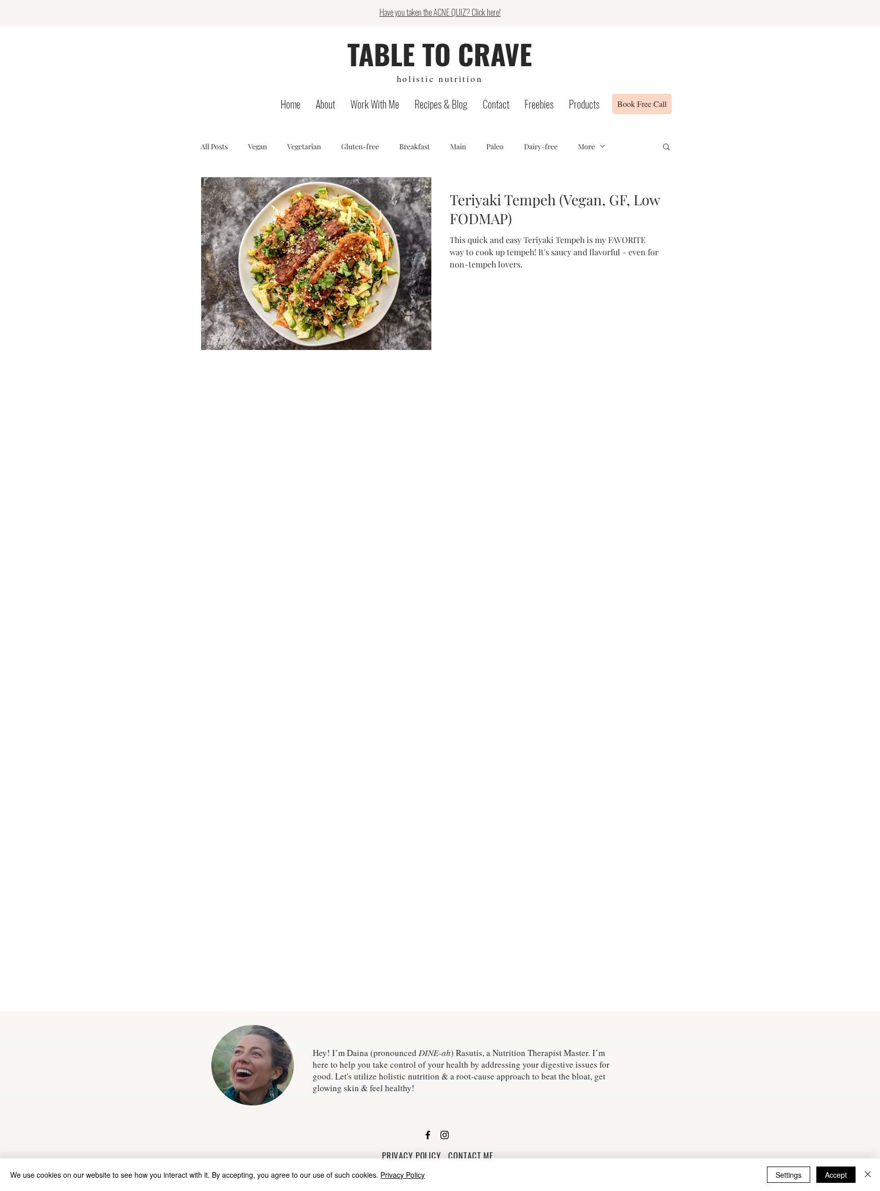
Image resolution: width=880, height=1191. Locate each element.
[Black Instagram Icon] (444, 1135)
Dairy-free (541, 146)
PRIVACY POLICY (411, 1155)
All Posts (214, 146)
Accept (836, 1175)
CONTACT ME (470, 1155)
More (586, 146)
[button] (666, 147)
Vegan (257, 146)
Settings (789, 1175)
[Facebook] (427, 1135)
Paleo (495, 146)
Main (458, 146)
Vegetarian (304, 146)
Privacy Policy (402, 1175)
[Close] (868, 1175)
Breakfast (414, 146)
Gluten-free (360, 146)
